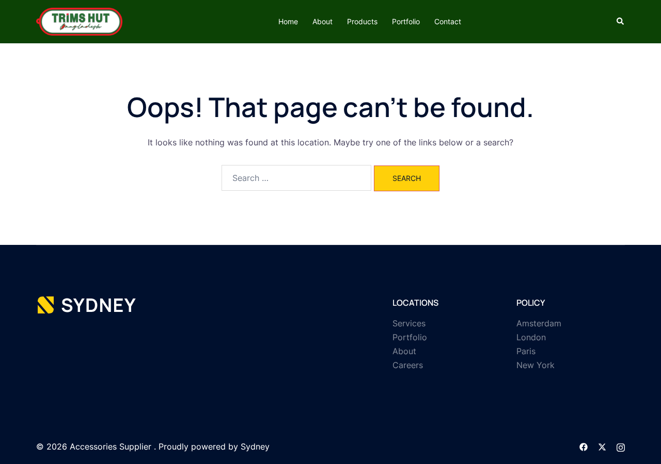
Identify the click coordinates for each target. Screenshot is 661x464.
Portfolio (406, 21)
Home (288, 21)
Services (409, 323)
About (322, 21)
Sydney (255, 446)
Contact (447, 21)
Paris (526, 351)
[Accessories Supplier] (79, 20)
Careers (407, 365)
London (531, 337)
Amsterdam (538, 323)
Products (362, 21)
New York (535, 365)
